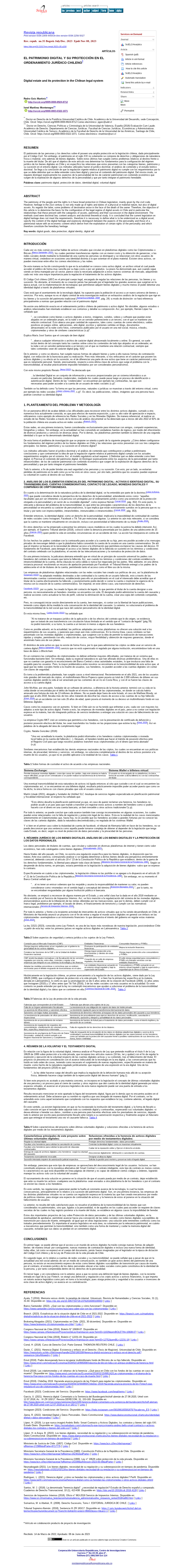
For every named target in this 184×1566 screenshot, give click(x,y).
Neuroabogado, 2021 (92, 848)
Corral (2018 (120, 501)
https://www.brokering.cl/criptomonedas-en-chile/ (49, 1324)
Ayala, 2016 (143, 521)
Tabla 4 (93, 1117)
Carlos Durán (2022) (56, 613)
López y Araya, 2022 (66, 391)
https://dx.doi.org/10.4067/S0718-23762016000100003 (74, 1301)
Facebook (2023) (31, 588)
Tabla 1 (114, 754)
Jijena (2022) (65, 369)
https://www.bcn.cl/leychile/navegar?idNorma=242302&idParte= (57, 1454)
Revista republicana (39, 32)
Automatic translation (135, 78)
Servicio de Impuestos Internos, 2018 (57, 906)
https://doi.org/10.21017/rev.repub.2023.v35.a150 (45, 46)
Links (107, 1301)
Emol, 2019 (29, 920)
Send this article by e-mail (137, 82)
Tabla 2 (124, 928)
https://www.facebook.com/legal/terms (105, 1391)
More (126, 101)
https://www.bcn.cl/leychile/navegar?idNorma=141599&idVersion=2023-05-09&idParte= (69, 1461)
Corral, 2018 (119, 510)
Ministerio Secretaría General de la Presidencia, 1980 (125, 862)
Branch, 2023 (90, 421)
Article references (133, 64)
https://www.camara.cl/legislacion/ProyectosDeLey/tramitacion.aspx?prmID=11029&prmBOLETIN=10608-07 (80, 1332)
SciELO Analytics (133, 44)
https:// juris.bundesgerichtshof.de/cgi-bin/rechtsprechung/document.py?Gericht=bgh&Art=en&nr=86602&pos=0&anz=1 (82, 1509)
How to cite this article (136, 68)
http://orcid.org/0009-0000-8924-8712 (48, 102)
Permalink (129, 111)
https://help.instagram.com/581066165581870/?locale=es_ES (117, 1409)
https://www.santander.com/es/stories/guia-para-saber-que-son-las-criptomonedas (66, 1308)
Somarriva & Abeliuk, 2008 (88, 298)
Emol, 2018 (29, 698)
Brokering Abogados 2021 (122, 887)
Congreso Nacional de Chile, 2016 (100, 989)
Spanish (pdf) (131, 54)
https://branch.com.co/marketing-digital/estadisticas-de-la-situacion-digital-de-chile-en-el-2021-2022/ (89, 1315)
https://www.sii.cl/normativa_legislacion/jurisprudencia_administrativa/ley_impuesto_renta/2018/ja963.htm (78, 1498)
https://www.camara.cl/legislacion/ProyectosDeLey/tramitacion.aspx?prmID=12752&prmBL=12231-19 (76, 1339)
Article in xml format (134, 59)
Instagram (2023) (31, 575)
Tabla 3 (121, 989)
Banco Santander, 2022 (42, 252)
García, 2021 (36, 532)
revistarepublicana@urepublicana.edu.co (92, 1563)
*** (54, 107)
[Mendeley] (122, 101)
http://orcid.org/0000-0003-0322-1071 (48, 111)
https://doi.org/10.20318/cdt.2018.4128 (117, 1490)
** (46, 98)
